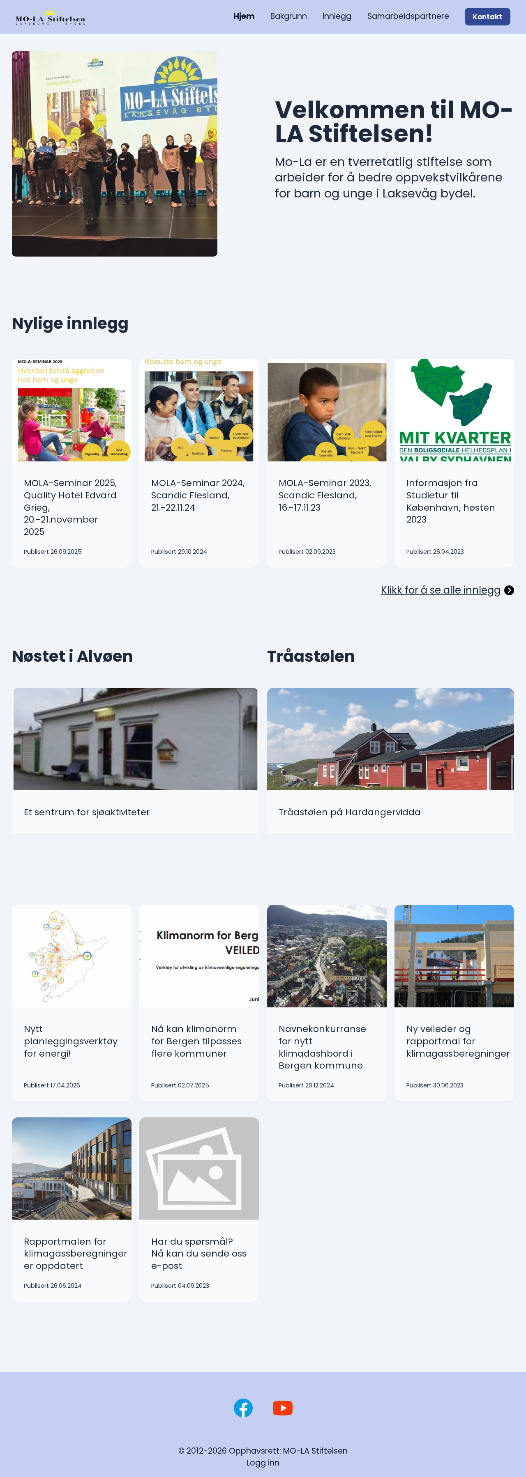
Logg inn (263, 1462)
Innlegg (337, 16)
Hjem (244, 16)
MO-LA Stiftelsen (315, 1450)
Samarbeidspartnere (408, 16)
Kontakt (487, 17)
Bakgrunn (288, 16)
